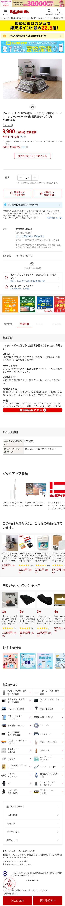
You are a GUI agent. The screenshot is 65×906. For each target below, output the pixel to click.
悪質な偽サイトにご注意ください (17, 864)
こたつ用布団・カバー (34, 18)
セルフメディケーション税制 (15, 861)
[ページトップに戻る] (60, 895)
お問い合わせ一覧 (23, 890)
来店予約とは (52, 218)
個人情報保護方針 (10, 893)
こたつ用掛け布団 (55, 18)
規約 (60, 218)
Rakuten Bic (19, 12)
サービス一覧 (8, 890)
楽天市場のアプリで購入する (32, 156)
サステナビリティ (39, 890)
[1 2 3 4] (28, 178)
